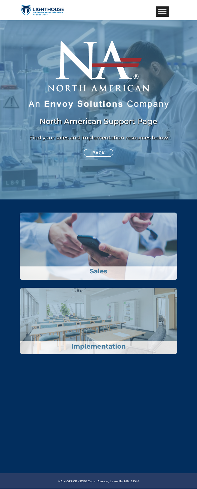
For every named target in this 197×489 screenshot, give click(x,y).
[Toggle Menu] (162, 11)
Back (98, 152)
